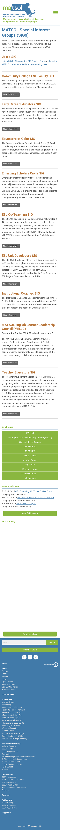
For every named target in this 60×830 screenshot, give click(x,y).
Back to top (48, 665)
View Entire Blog (30, 634)
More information (10, 363)
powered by (23, 826)
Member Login (30, 650)
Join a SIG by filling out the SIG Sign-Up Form (23, 61)
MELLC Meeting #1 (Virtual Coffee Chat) (33, 491)
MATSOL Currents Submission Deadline (35, 497)
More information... (10, 94)
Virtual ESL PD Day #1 (26, 503)
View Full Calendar (30, 513)
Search (52, 642)
